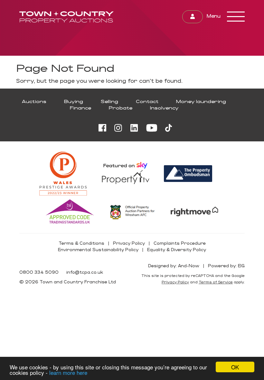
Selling (109, 101)
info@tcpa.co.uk (84, 272)
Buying (73, 101)
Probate (120, 107)
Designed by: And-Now (173, 265)
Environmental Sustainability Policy (98, 249)
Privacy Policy (129, 243)
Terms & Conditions (81, 243)
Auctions (34, 101)
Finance (80, 107)
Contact (147, 101)
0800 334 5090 (39, 272)
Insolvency (164, 107)
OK (235, 367)
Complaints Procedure (180, 243)
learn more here (68, 372)
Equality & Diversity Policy (176, 249)
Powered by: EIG (226, 265)
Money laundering (201, 101)
